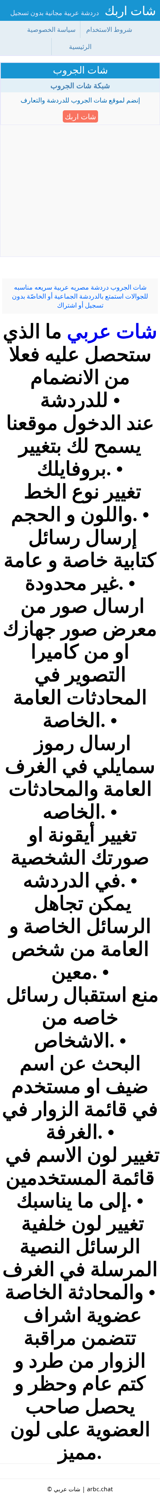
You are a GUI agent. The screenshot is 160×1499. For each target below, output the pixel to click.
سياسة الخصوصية (51, 29)
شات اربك (130, 10)
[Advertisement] (80, 193)
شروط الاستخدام (109, 29)
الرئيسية (80, 46)
